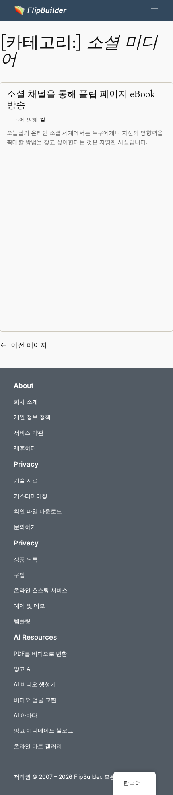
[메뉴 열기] (154, 10)
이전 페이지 (23, 345)
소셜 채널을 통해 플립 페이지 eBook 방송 (81, 100)
